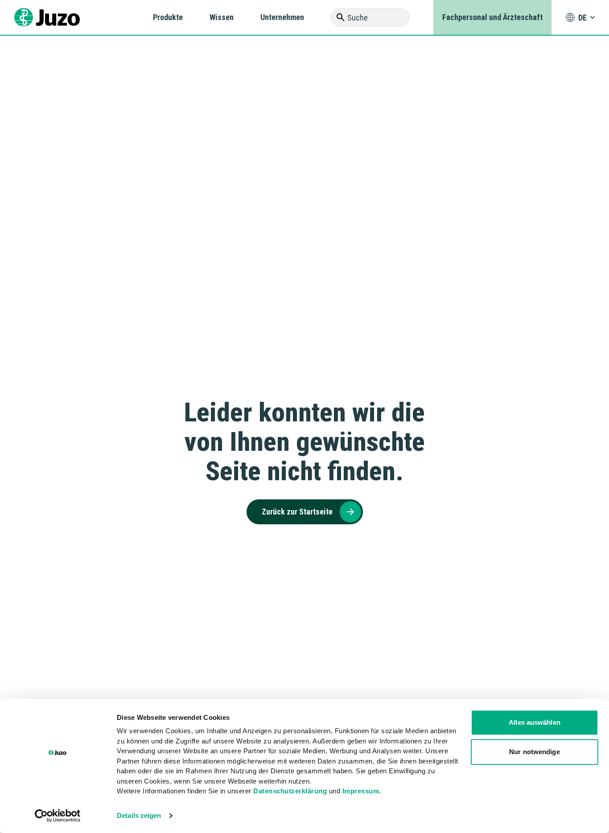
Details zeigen (139, 815)
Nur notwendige (534, 751)
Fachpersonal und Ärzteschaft (492, 17)
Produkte (168, 17)
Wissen (222, 17)
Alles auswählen (534, 722)
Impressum (360, 791)
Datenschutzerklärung (290, 791)
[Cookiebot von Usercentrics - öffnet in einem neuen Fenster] (58, 815)
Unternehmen (282, 17)
